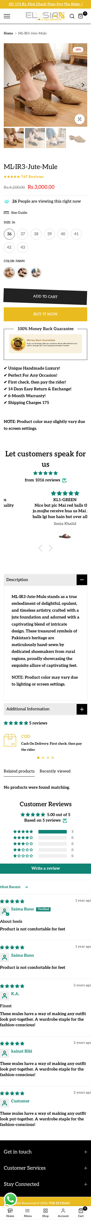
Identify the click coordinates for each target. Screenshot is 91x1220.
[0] (80, 16)
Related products (19, 771)
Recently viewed (55, 771)
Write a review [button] (45, 868)
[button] (41, 547)
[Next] (80, 85)
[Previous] (11, 85)
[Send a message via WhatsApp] (10, 1199)
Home (8, 33)
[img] (45, 473)
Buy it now (45, 314)
